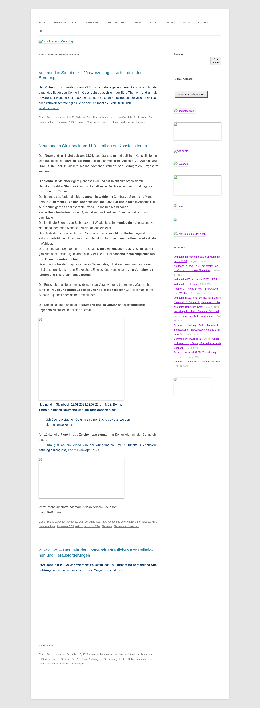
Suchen (178, 54)
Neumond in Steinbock (126, 526)
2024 (41, 659)
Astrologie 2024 (65, 122)
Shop (138, 22)
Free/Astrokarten (66, 22)
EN (40, 31)
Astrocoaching (109, 117)
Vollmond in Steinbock (133, 122)
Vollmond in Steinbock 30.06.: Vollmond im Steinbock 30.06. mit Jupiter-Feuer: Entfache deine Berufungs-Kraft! (197, 302)
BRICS (123, 659)
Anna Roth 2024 (54, 659)
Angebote (92, 22)
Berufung (80, 122)
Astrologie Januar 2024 (87, 526)
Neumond (107, 526)
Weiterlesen (49, 108)
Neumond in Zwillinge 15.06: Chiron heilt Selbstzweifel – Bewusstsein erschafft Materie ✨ (197, 330)
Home (42, 22)
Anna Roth (92, 117)
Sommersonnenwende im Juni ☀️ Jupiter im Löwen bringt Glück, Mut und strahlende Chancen (197, 343)
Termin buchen (116, 22)
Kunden (203, 22)
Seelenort (114, 122)
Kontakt (169, 22)
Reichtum (53, 663)
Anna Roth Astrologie (76, 659)
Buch (152, 22)
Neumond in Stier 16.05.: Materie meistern (197, 361)
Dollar (131, 659)
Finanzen (141, 659)
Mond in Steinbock (97, 122)
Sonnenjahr (78, 663)
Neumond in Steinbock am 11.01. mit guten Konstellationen (93, 145)
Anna (186, 22)
